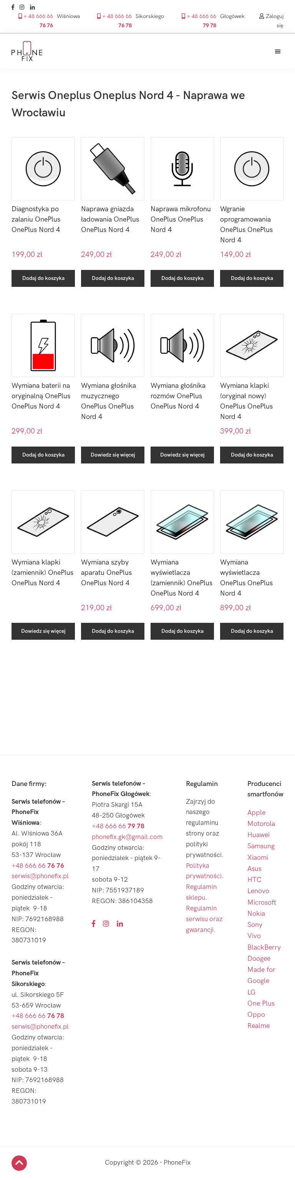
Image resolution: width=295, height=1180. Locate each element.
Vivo (254, 936)
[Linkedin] (34, 7)
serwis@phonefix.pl (40, 876)
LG (251, 992)
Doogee (258, 959)
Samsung (261, 846)
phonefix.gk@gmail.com (127, 837)
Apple (256, 813)
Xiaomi (257, 858)
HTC (254, 880)
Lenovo (258, 891)
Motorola (261, 824)
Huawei (258, 835)
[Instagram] (24, 7)
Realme (258, 1026)
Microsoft (261, 903)
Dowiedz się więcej (113, 455)
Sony (254, 925)
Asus (254, 869)
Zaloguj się (273, 20)
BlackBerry (264, 947)
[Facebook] (15, 7)
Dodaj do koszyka (43, 278)
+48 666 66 (38, 866)
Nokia (256, 914)
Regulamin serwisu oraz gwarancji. (204, 919)
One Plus (261, 1004)
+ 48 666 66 (37, 20)
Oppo (256, 1015)
